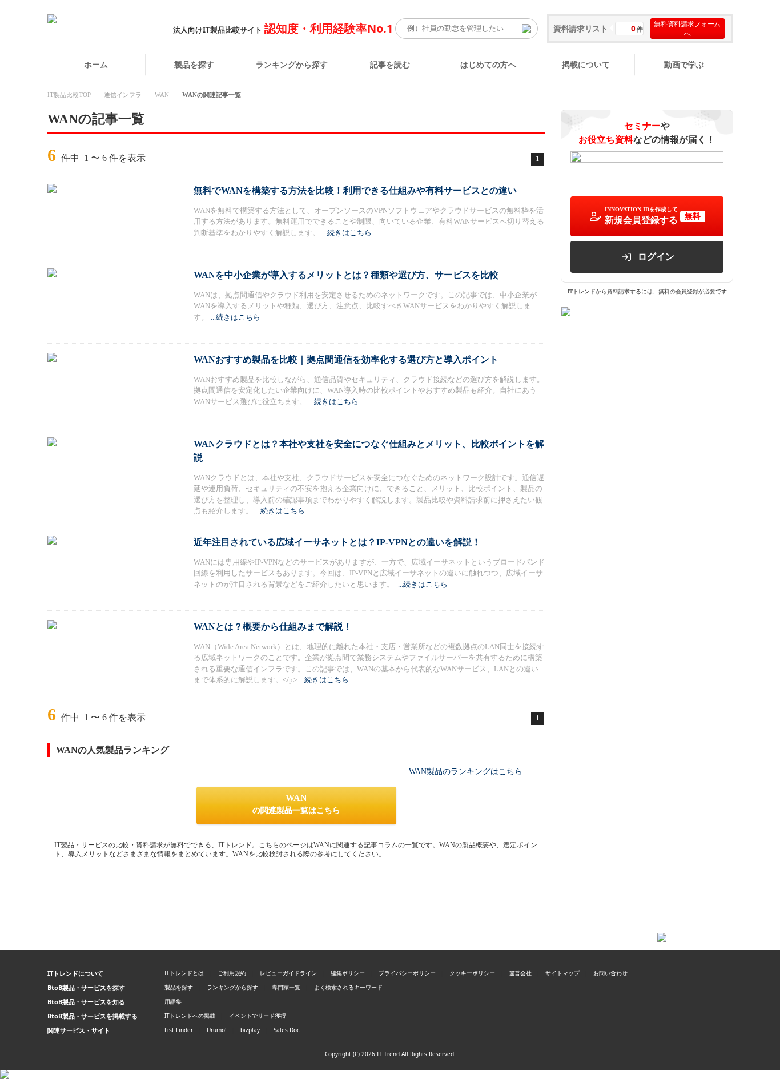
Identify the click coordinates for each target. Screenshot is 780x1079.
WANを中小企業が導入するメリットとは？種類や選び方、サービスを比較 (346, 275)
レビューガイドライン (288, 973)
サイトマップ (562, 973)
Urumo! (217, 1030)
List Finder (178, 1030)
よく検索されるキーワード (348, 987)
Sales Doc (287, 1030)
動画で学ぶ (684, 64)
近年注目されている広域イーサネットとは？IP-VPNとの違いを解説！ (337, 542)
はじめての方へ (488, 64)
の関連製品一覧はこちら (296, 804)
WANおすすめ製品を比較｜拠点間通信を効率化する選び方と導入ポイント (346, 359)
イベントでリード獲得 (257, 1016)
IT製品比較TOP (69, 94)
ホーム (96, 64)
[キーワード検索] (526, 28)
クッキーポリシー (472, 973)
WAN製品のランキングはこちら (465, 771)
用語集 (173, 1001)
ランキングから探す (292, 64)
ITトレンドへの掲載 (189, 1016)
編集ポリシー (348, 973)
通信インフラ (123, 94)
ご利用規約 (232, 973)
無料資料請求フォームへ (687, 28)
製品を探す (194, 64)
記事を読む (390, 64)
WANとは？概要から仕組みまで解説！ (273, 626)
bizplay (250, 1030)
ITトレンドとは (184, 973)
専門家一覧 (286, 987)
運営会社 (520, 973)
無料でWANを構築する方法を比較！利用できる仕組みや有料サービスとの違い (355, 190)
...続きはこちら (347, 232)
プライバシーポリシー (407, 973)
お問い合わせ (610, 973)
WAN (162, 94)
